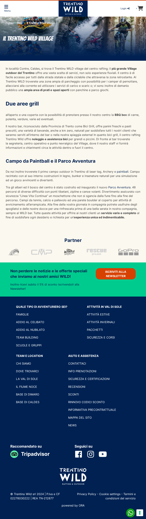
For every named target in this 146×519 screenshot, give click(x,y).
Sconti (73, 394)
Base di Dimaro (27, 394)
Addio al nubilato (30, 330)
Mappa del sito (80, 417)
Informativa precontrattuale (92, 410)
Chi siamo (23, 363)
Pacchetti (95, 330)
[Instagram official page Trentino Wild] (93, 454)
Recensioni (76, 386)
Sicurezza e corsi (101, 337)
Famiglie (22, 314)
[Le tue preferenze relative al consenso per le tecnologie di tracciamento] (139, 512)
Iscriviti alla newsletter (115, 274)
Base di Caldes (27, 402)
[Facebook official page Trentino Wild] (81, 454)
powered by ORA (73, 505)
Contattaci (77, 363)
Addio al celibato (30, 322)
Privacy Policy (87, 494)
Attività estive (98, 314)
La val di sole (27, 379)
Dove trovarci (27, 371)
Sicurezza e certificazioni (89, 379)
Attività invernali (101, 322)
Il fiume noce (26, 386)
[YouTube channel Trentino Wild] (105, 454)
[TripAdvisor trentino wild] (15, 454)
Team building (27, 337)
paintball (122, 171)
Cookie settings (109, 494)
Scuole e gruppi (28, 345)
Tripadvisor (35, 454)
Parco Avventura (119, 187)
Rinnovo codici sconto (86, 402)
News (72, 425)
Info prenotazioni (82, 371)
